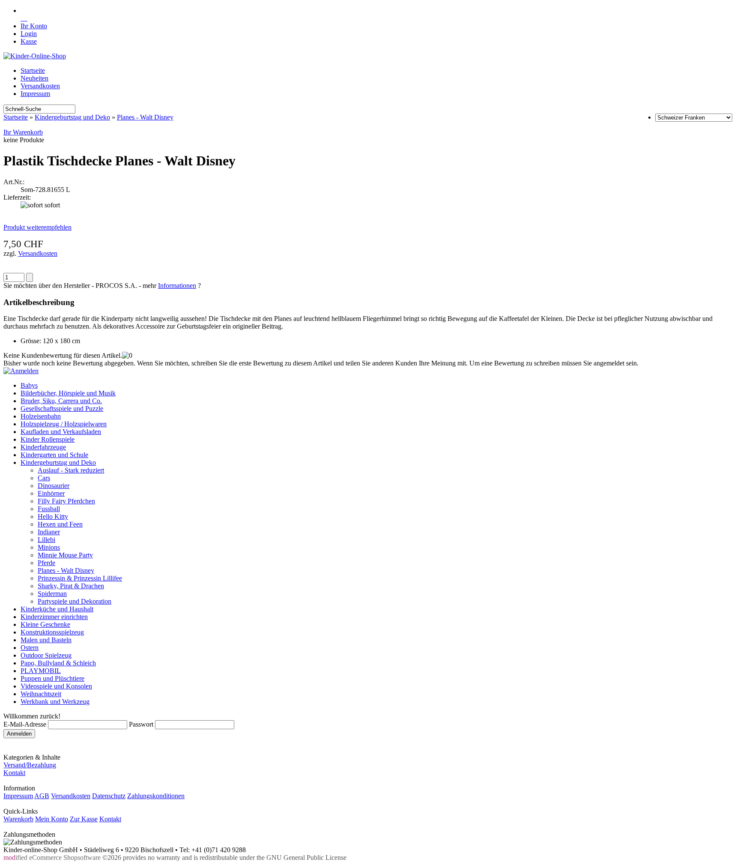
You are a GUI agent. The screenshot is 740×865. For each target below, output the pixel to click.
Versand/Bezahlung (29, 765)
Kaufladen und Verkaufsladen (61, 431)
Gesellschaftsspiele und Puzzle (62, 408)
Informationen (177, 285)
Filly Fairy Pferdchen (66, 501)
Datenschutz (108, 795)
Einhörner (51, 493)
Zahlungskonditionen (156, 795)
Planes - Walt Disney (145, 117)
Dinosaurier (53, 485)
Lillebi (46, 539)
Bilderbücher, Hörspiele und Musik (68, 393)
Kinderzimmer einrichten (54, 616)
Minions (49, 547)
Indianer (49, 532)
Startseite (33, 70)
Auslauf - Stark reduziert (71, 470)
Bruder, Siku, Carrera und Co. (61, 400)
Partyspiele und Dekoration (74, 601)
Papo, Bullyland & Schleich (58, 663)
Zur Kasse (84, 819)
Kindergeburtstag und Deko (72, 117)
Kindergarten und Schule (54, 454)
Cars (44, 478)
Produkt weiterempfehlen (37, 227)
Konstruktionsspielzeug (52, 632)
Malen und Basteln (46, 640)
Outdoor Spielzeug (46, 655)
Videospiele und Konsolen (56, 686)
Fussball (49, 508)
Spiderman (52, 593)
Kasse (29, 41)
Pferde (46, 562)
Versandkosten (40, 86)
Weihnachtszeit (41, 693)
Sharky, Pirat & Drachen (71, 586)
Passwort (141, 724)
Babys (29, 385)
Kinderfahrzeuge (43, 447)
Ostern (30, 647)
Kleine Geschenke (45, 624)
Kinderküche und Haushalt (57, 609)
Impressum (35, 93)
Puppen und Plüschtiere (52, 678)
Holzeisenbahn (41, 416)
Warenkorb (18, 819)
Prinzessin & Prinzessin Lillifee (80, 578)
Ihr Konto (34, 26)
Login (29, 33)
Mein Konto (51, 819)
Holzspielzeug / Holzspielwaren (64, 424)
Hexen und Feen (60, 524)
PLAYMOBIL (41, 670)
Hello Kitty (53, 516)
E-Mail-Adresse (24, 724)
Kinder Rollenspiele (48, 439)
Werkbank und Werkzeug (55, 701)
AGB (41, 795)
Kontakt (14, 772)
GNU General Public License (306, 857)
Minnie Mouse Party (65, 555)
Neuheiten (34, 78)
